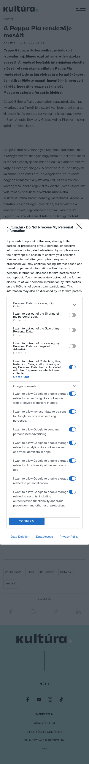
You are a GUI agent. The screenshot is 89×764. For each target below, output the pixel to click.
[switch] (72, 315)
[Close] (80, 228)
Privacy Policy (69, 536)
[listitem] (44, 305)
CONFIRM (27, 521)
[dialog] (44, 382)
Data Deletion (20, 536)
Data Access (44, 536)
